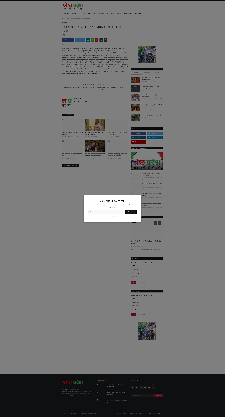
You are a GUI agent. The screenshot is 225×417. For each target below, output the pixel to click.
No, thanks (112, 216)
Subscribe (131, 212)
